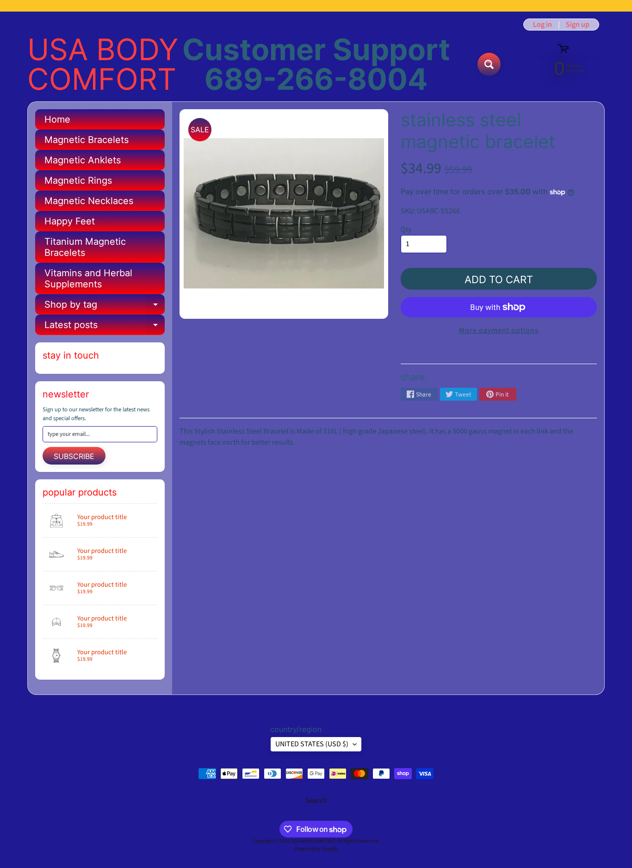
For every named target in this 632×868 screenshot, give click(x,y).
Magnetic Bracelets (86, 139)
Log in (542, 24)
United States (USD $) (311, 744)
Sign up (577, 24)
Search (316, 800)
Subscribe (74, 456)
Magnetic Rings (78, 180)
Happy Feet (69, 221)
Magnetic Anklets (82, 160)
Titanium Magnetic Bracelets (85, 247)
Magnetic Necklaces (88, 200)
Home (57, 119)
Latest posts (104, 327)
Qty (406, 229)
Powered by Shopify (316, 848)
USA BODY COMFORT (103, 64)
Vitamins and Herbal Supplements (88, 278)
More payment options (499, 330)
